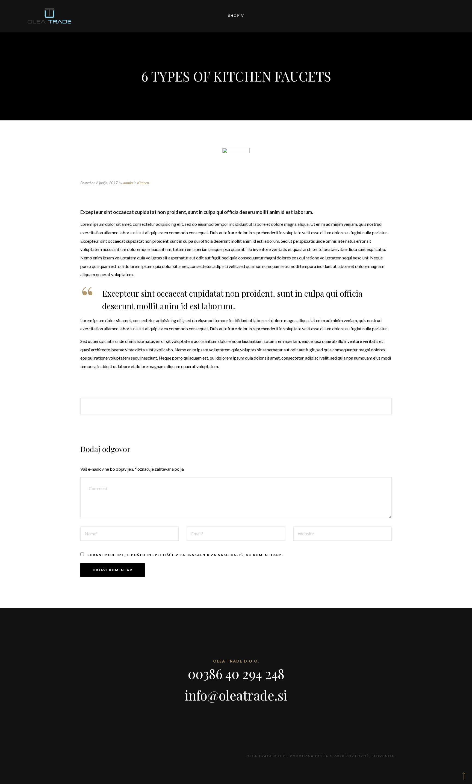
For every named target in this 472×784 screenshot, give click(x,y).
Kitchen (143, 182)
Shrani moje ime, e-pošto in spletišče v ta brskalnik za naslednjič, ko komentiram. (185, 555)
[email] (267, 406)
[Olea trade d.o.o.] (49, 16)
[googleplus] (236, 406)
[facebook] (204, 406)
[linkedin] (251, 406)
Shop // (236, 15)
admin (128, 182)
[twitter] (220, 406)
